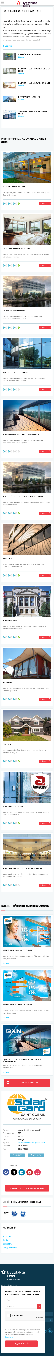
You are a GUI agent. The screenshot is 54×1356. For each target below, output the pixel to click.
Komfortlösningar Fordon (34, 82)
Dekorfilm (7, 1244)
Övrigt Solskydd (10, 1247)
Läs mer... (9, 1337)
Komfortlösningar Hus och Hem (34, 69)
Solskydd (7, 1236)
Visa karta (37, 1155)
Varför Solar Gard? (29, 54)
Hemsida (18, 1155)
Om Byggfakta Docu (9, 1285)
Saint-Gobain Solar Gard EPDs (32, 112)
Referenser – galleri (29, 97)
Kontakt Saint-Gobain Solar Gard (27, 1188)
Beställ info (46, 203)
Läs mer (8, 46)
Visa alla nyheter (29, 1082)
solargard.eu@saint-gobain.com (31, 1142)
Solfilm (6, 1240)
